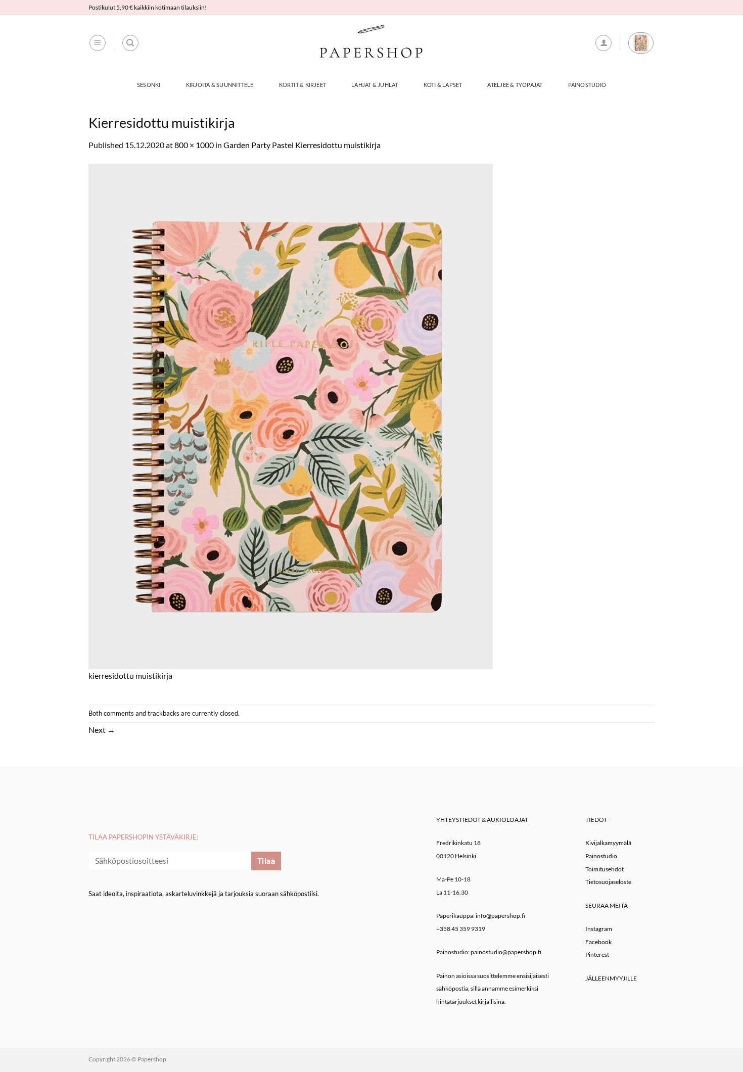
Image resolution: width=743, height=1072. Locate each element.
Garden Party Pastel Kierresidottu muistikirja (302, 145)
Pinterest (597, 954)
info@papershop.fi (500, 915)
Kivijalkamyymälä (608, 843)
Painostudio (587, 84)
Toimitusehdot (604, 869)
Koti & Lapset (443, 84)
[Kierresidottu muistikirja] (290, 415)
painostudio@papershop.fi (506, 952)
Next (101, 729)
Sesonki (149, 84)
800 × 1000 (194, 145)
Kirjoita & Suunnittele (220, 84)
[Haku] (130, 43)
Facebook (598, 942)
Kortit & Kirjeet (303, 84)
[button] (97, 43)
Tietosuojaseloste (608, 881)
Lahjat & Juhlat (374, 84)
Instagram (598, 929)
